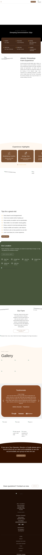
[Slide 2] (19, 164)
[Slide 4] (21, 164)
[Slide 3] (20, 164)
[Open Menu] (1, 1)
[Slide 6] (24, 164)
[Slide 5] (23, 164)
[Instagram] (21, 524)
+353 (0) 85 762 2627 (21, 518)
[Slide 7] (25, 164)
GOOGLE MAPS (21, 512)
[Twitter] (22, 524)
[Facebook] (19, 524)
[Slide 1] (17, 164)
